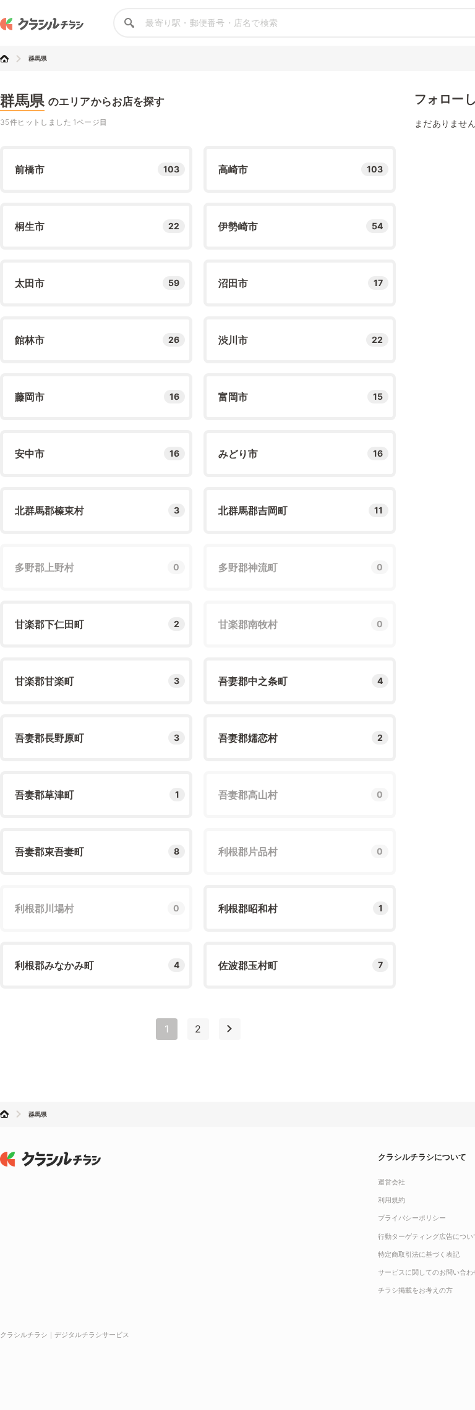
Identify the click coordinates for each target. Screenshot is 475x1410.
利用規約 (391, 1200)
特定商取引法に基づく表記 (419, 1254)
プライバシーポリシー (412, 1218)
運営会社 (391, 1182)
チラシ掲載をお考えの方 (415, 1290)
